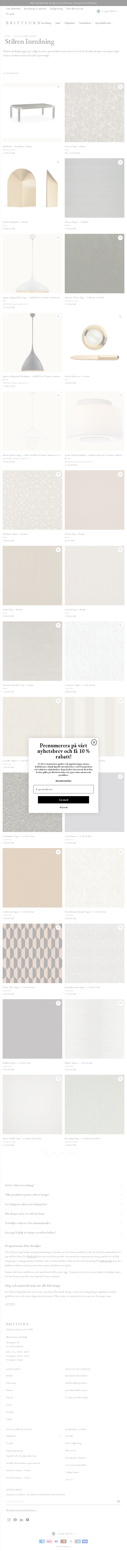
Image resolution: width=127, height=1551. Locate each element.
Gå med (63, 800)
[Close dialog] (94, 742)
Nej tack (64, 807)
